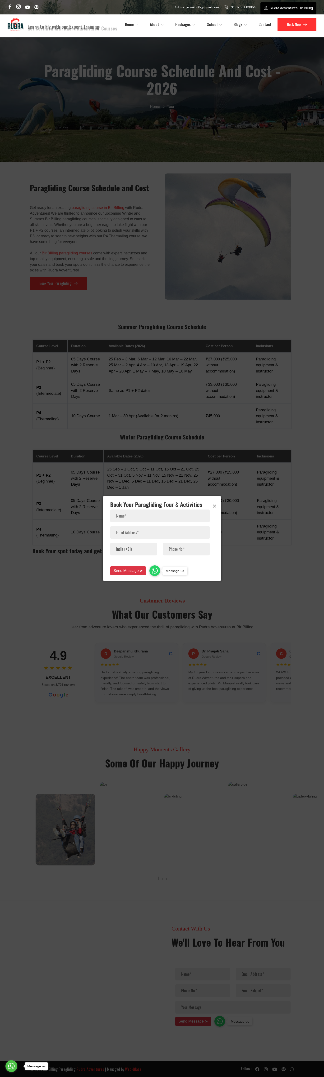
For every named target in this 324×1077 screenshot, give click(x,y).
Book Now (294, 24)
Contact (265, 24)
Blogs (238, 24)
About (154, 24)
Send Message (128, 571)
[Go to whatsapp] (11, 1066)
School (212, 24)
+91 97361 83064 (242, 7)
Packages (183, 24)
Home (129, 24)
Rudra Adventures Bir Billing (291, 8)
